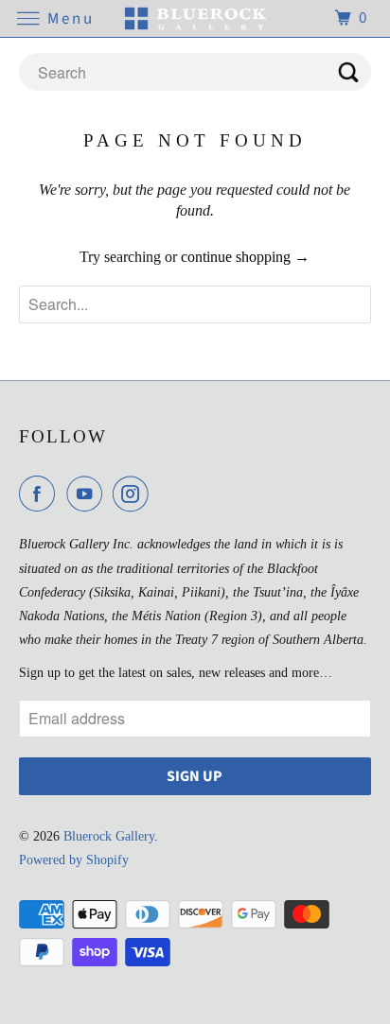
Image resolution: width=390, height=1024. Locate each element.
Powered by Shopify (74, 860)
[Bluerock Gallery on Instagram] (134, 494)
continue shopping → (245, 257)
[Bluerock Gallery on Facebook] (40, 494)
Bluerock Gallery (108, 836)
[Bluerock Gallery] (195, 18)
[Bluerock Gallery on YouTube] (88, 494)
